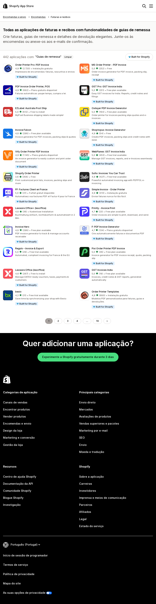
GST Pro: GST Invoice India (107, 86)
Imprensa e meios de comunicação (102, 498)
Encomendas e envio (17, 423)
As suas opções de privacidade (24, 592)
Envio (83, 445)
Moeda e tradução (91, 452)
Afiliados (85, 512)
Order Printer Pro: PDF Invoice (32, 64)
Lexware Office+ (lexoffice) (30, 208)
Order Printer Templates (105, 291)
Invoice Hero (22, 226)
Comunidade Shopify (17, 490)
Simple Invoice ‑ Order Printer (108, 189)
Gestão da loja (13, 445)
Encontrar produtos (16, 409)
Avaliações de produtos (95, 416)
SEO (82, 437)
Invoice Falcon (23, 129)
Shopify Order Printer (27, 173)
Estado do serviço (91, 526)
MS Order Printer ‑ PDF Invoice (109, 64)
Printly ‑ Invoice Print (103, 208)
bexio (18, 291)
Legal (83, 519)
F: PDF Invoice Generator (105, 226)
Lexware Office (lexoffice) (30, 270)
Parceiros (85, 505)
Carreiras (85, 483)
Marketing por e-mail (93, 430)
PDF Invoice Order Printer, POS (32, 86)
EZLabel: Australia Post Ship (31, 108)
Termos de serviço (15, 565)
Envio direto (87, 402)
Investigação (12, 505)
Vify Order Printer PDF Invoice (32, 151)
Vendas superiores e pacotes (99, 423)
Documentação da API (18, 483)
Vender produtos (14, 416)
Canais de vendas (15, 402)
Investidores (87, 490)
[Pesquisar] (144, 6)
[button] (39, 71)
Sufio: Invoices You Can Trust (108, 173)
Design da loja (12, 430)
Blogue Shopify (13, 498)
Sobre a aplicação (91, 476)
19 (97, 321)
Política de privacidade (18, 574)
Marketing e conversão (19, 437)
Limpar (68, 57)
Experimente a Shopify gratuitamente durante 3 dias (78, 357)
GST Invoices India (102, 270)
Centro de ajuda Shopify (19, 476)
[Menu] (151, 6)
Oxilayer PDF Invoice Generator (109, 108)
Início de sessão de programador (25, 555)
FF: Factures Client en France (31, 189)
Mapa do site (12, 583)
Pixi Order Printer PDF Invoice (108, 248)
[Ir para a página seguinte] (107, 321)
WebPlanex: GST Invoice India (108, 151)
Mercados (86, 409)
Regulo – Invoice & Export (29, 248)
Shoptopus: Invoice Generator (109, 129)
